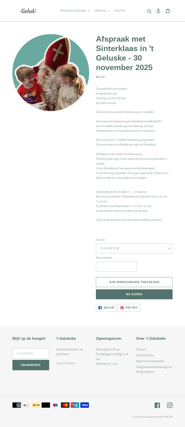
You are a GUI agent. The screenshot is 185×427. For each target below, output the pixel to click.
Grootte (100, 239)
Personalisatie (104, 258)
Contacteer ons (144, 355)
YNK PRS (168, 416)
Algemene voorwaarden (150, 361)
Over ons (141, 349)
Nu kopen (134, 294)
